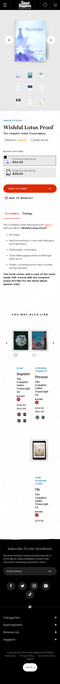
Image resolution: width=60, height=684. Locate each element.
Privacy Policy (27, 655)
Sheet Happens (34, 652)
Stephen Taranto (41, 369)
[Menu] (5, 5)
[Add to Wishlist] (16, 337)
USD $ (29, 667)
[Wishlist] (45, 5)
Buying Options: (13, 151)
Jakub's (48, 224)
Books (21, 396)
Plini (20, 368)
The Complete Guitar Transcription (23, 385)
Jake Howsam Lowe (40, 480)
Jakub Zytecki (12, 120)
